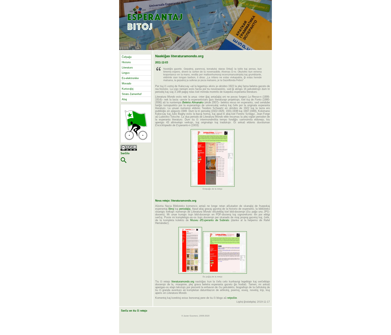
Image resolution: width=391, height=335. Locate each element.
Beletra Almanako (192, 102)
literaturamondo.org (182, 281)
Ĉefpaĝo (127, 56)
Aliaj (124, 99)
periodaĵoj (184, 208)
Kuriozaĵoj (127, 88)
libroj (171, 208)
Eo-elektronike (130, 78)
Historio (126, 62)
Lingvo (126, 72)
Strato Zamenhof (132, 94)
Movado (126, 83)
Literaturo (127, 67)
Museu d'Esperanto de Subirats (209, 220)
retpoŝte (232, 297)
